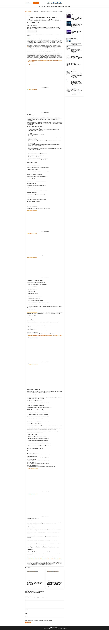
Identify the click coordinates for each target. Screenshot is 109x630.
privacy (28, 46)
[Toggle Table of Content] (35, 31)
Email (26, 613)
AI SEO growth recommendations (41, 562)
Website (26, 616)
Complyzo (46, 563)
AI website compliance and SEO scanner (51, 562)
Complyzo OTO (56, 563)
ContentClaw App (54, 6)
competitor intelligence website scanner (39, 563)
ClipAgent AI (43, 6)
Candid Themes (64, 628)
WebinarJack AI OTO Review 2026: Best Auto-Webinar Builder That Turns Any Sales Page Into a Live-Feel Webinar (54, 583)
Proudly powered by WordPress (47, 628)
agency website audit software (31, 562)
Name (26, 609)
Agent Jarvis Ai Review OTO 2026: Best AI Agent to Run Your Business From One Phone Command (34, 583)
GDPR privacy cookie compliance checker (36, 564)
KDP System (73, 63)
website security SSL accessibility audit (47, 564)
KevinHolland (35, 25)
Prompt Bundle (74, 71)
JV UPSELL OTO (54, 2)
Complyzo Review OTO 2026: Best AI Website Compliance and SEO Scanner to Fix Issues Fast (76, 17)
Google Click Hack (61, 6)
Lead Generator (74, 38)
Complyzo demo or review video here (32, 312)
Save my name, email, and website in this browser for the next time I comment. (39, 620)
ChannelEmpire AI (68, 6)
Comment (27, 599)
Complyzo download (51, 563)
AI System (48, 6)
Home (39, 6)
